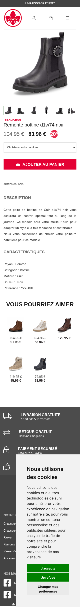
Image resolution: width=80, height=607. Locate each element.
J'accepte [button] (48, 568)
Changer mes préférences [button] (48, 589)
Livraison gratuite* (40, 3)
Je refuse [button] (48, 577)
